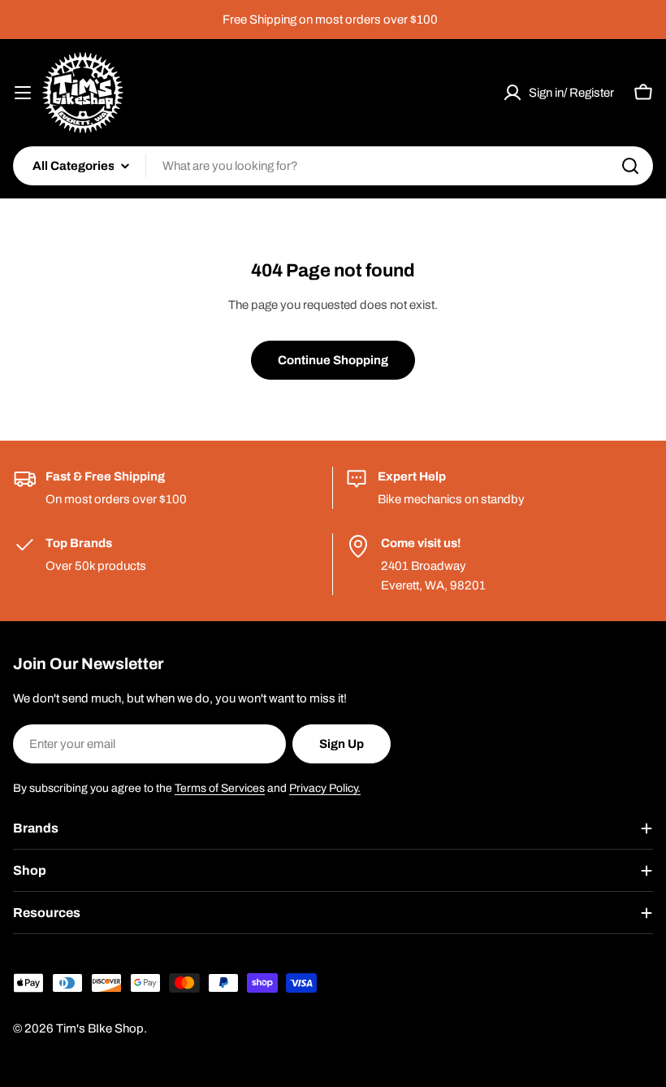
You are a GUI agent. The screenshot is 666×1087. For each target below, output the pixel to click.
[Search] (630, 166)
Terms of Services (220, 788)
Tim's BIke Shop (100, 1028)
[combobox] (333, 165)
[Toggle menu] (22, 92)
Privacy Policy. (325, 788)
